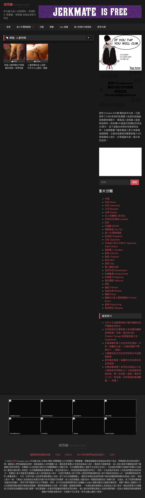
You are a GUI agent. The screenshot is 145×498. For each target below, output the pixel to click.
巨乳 (107, 222)
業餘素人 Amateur (114, 250)
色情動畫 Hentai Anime (116, 274)
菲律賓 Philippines (114, 277)
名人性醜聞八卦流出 (115, 216)
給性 (14, 461)
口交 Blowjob (111, 209)
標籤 (52, 27)
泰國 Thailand (112, 257)
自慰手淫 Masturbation (116, 270)
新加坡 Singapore (114, 236)
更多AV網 (101, 27)
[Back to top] (136, 489)
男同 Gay (109, 263)
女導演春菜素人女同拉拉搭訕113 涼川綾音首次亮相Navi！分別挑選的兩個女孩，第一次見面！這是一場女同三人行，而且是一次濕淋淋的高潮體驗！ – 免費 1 (123, 374)
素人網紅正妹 (111, 267)
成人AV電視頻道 (24, 27)
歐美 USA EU (111, 253)
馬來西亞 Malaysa (114, 308)
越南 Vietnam (111, 287)
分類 (42, 27)
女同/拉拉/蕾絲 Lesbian (116, 219)
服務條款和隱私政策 (40, 454)
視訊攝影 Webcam (114, 280)
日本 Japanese (112, 239)
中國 (107, 199)
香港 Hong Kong (113, 304)
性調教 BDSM (112, 226)
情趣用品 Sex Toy (113, 229)
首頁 (8, 27)
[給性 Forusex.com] (18, 6)
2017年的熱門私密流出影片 (91, 454)
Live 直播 (64, 27)
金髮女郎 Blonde (113, 291)
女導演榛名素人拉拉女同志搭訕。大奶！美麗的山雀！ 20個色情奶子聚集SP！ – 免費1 (123, 346)
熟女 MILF (110, 260)
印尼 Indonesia (112, 205)
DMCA (68, 454)
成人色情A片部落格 (82, 27)
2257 (112, 454)
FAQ (58, 454)
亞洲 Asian (110, 202)
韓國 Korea (110, 294)
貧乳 (107, 284)
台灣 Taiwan (111, 212)
